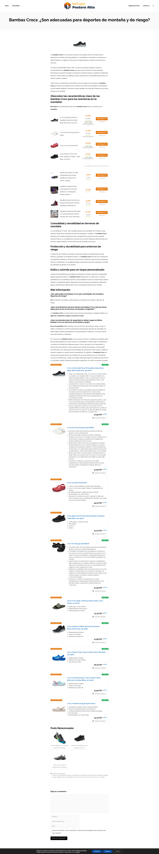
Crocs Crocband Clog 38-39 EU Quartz (81, 703)
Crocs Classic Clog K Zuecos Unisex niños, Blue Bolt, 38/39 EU (86, 653)
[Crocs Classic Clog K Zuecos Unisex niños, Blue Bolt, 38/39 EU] (59, 657)
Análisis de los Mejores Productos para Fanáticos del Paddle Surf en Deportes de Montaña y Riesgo (80, 775)
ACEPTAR (96, 851)
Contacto (146, 5)
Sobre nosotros (134, 5)
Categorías (15, 5)
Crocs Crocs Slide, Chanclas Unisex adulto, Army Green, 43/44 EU (85, 602)
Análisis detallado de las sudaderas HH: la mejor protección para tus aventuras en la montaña (78, 777)
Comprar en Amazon (100, 417)
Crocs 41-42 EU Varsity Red (69, 145)
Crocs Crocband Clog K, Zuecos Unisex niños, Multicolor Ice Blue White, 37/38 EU (84, 679)
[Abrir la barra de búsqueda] (153, 5)
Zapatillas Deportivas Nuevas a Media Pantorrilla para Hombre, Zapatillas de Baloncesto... (70, 202)
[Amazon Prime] (104, 414)
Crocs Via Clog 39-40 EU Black (78, 544)
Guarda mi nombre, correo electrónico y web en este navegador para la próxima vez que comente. (79, 832)
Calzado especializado (58, 773)
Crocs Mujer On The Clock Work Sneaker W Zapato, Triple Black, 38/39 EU (70, 156)
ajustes (78, 852)
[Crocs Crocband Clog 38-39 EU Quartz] (59, 709)
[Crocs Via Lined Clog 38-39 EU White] (59, 431)
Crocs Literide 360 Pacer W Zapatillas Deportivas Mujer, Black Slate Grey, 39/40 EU (69, 120)
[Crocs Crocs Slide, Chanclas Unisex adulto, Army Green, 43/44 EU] (59, 606)
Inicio (7, 5)
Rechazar (107, 851)
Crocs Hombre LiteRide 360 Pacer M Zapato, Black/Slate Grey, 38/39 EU (83, 628)
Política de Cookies (81, 850)
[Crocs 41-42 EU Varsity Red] (59, 488)
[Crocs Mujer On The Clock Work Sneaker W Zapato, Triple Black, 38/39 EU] (59, 519)
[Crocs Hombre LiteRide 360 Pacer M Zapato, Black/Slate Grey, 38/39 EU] (59, 629)
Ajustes (118, 851)
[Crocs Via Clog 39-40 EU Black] (59, 547)
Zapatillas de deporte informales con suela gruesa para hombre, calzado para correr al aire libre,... (70, 213)
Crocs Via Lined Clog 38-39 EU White (80, 427)
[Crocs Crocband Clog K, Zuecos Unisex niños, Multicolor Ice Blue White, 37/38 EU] (59, 683)
